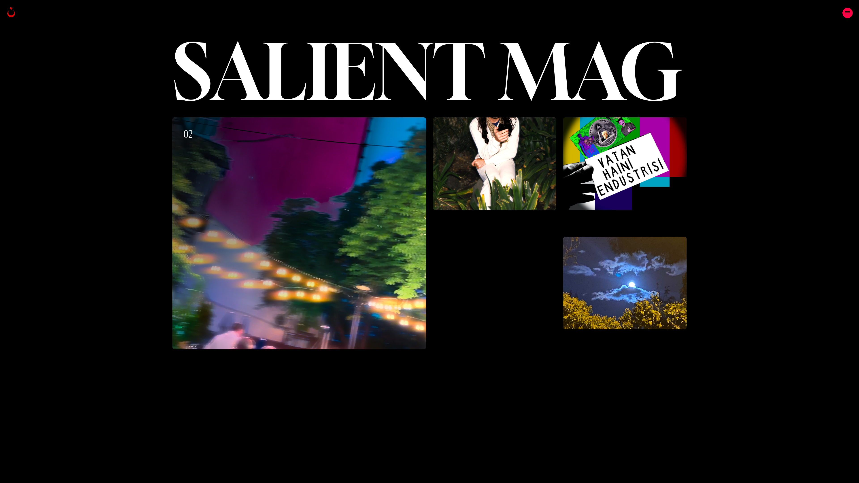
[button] (847, 13)
